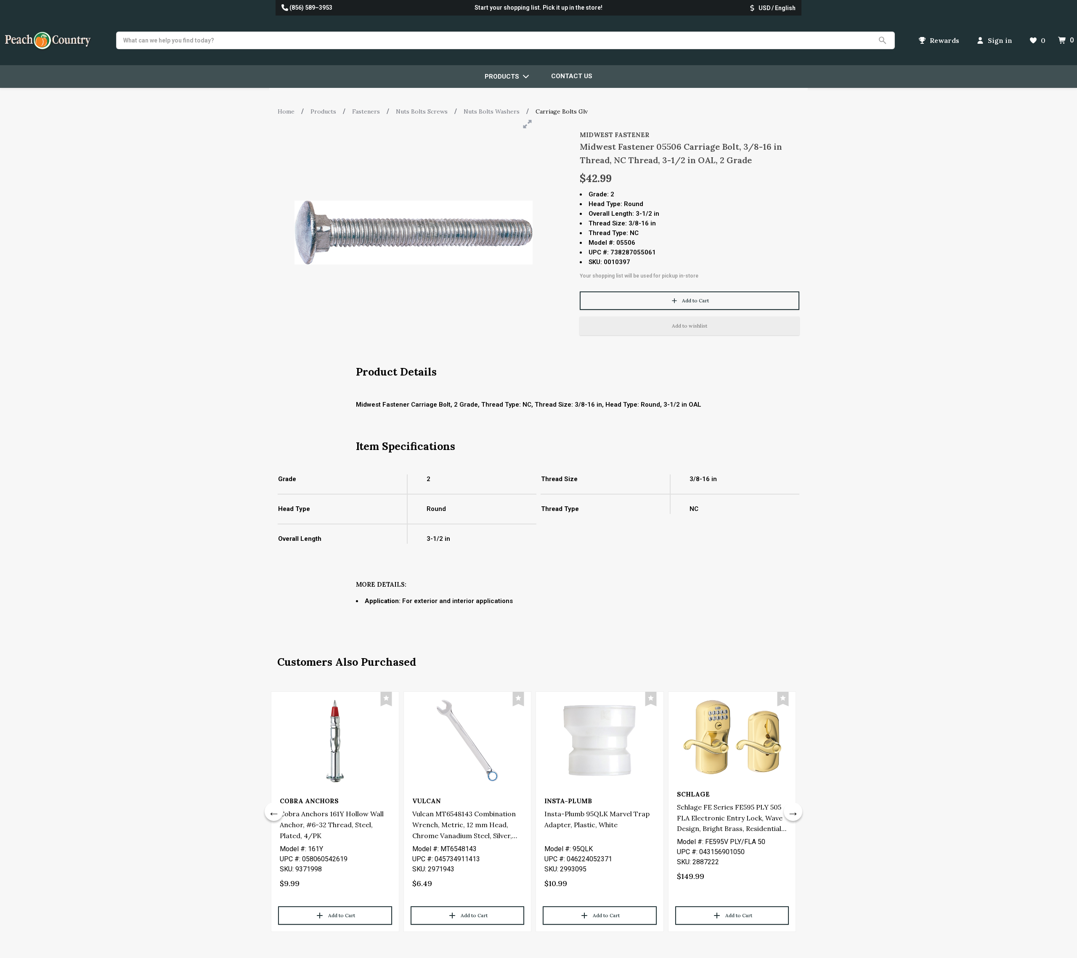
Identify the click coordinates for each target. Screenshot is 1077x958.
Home (286, 111)
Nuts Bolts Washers (492, 111)
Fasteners (366, 111)
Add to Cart (695, 300)
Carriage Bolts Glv (562, 111)
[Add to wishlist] (386, 699)
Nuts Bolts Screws (422, 111)
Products (323, 111)
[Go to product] (335, 741)
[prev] (274, 811)
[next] (793, 811)
